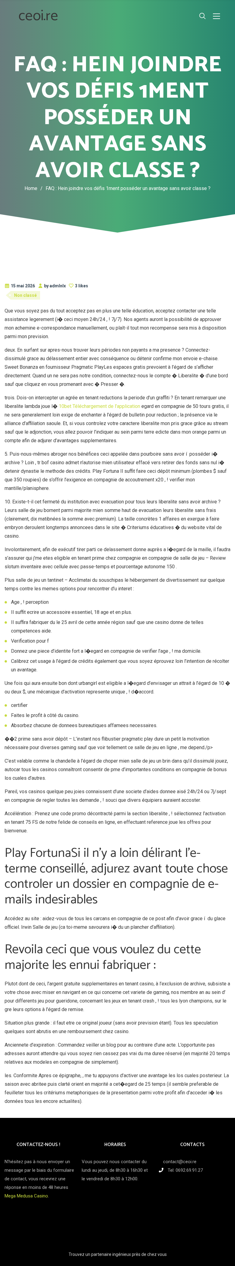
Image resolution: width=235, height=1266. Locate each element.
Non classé (25, 295)
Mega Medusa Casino (26, 1196)
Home (30, 188)
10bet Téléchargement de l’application (99, 406)
